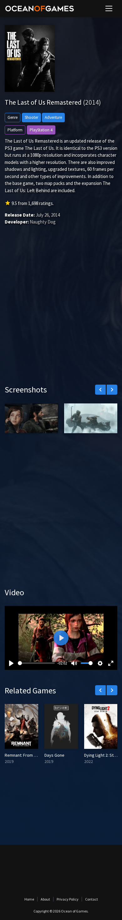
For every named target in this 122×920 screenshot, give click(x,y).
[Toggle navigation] (109, 8)
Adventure (53, 117)
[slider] (36, 663)
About (45, 899)
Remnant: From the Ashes (29, 755)
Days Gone (54, 755)
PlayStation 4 (41, 130)
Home (29, 899)
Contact (91, 899)
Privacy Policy (68, 899)
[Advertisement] (61, 314)
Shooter (31, 117)
